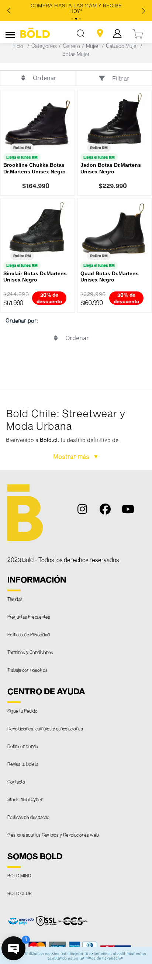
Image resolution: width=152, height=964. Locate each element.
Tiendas (15, 598)
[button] (76, 430)
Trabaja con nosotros (27, 669)
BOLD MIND (19, 875)
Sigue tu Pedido (22, 710)
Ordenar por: (22, 320)
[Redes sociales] (86, 512)
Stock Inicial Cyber (24, 799)
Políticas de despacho (28, 816)
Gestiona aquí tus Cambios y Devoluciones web (53, 834)
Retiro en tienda (22, 746)
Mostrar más (72, 456)
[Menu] (10, 33)
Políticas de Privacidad (28, 634)
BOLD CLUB (19, 893)
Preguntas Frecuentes (28, 616)
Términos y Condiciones (30, 651)
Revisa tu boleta (22, 763)
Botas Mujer (76, 54)
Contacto (16, 781)
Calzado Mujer (122, 45)
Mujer (92, 45)
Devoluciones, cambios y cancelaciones (45, 728)
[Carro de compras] (138, 33)
